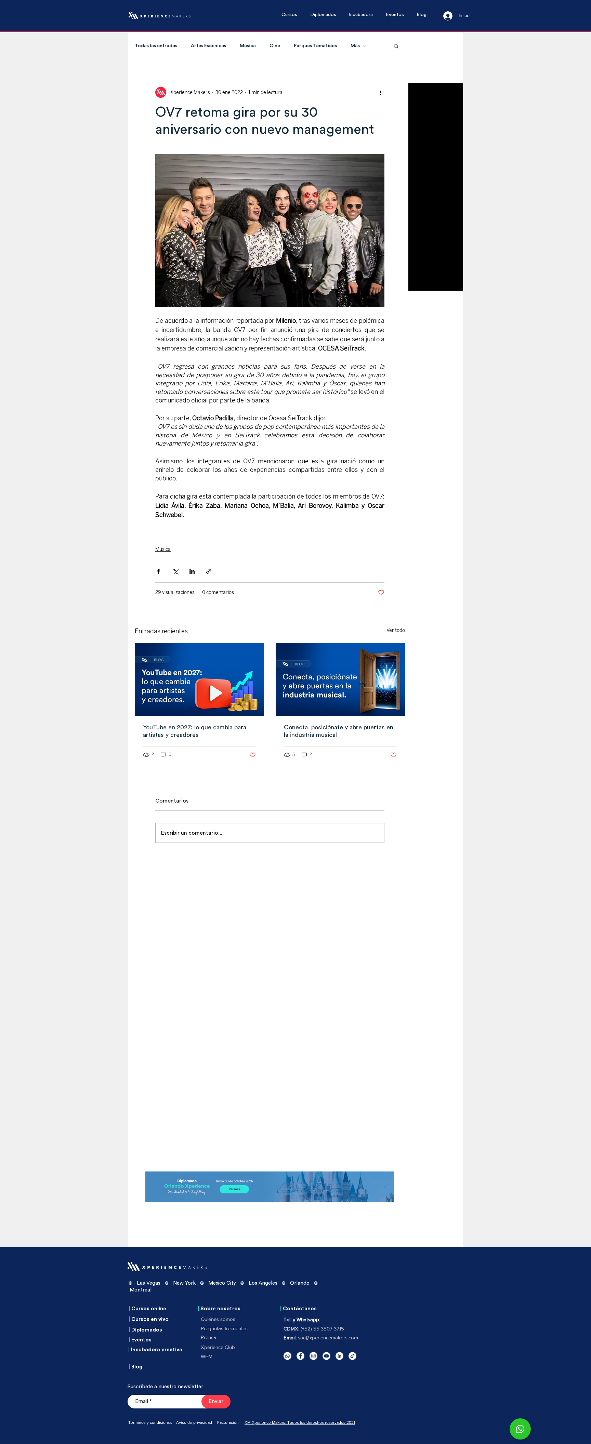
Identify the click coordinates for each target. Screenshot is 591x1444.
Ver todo (395, 630)
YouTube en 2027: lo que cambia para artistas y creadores (194, 731)
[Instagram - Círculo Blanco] (313, 1356)
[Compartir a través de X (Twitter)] (175, 571)
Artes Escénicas (208, 45)
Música (248, 45)
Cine (275, 45)
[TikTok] (352, 1356)
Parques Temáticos (315, 45)
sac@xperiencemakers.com (328, 1337)
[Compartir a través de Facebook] (158, 571)
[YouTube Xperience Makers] (326, 1356)
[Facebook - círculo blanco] (300, 1356)
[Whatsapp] (287, 1356)
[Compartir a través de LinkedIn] (192, 571)
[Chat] (520, 1429)
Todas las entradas (156, 45)
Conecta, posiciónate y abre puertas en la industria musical (338, 731)
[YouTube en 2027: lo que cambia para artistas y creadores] (199, 679)
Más (355, 45)
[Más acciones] (380, 92)
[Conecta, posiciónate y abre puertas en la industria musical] (340, 679)
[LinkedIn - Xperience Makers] (339, 1356)
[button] (292, 15)
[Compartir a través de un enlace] (209, 571)
